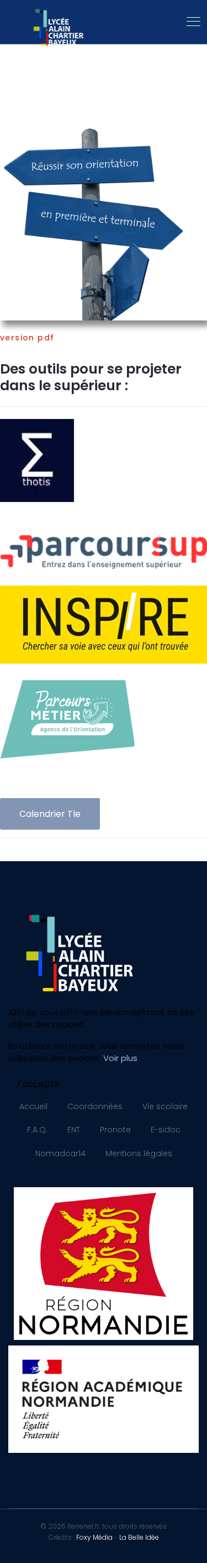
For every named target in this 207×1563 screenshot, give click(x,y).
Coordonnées (95, 1106)
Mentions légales (138, 1153)
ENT (73, 1129)
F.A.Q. (37, 1129)
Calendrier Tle (50, 814)
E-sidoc (166, 1129)
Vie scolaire (165, 1106)
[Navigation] (193, 22)
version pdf (27, 337)
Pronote (115, 1129)
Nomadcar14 (60, 1153)
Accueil (33, 1106)
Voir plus (120, 1058)
